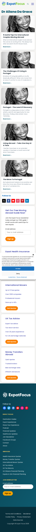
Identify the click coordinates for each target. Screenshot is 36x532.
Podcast (6, 428)
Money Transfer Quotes (11, 459)
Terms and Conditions (13, 514)
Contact (6, 443)
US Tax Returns (8, 468)
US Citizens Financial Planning (13, 471)
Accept (18, 269)
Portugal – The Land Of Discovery (17, 107)
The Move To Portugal (12, 179)
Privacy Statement (22, 277)
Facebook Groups (9, 440)
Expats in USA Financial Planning (14, 474)
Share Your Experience (11, 425)
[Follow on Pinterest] (22, 201)
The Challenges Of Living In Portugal (15, 72)
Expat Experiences (9, 422)
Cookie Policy (12, 277)
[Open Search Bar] (28, 4)
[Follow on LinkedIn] (27, 201)
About (5, 446)
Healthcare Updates (10, 434)
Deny (18, 274)
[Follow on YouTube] (13, 201)
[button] (33, 255)
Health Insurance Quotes (12, 456)
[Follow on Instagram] (18, 201)
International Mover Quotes (13, 462)
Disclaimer (27, 514)
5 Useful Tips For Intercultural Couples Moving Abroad (16, 36)
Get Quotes (11, 308)
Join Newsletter (8, 437)
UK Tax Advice (8, 465)
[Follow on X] (4, 201)
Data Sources (18, 520)
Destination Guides (9, 419)
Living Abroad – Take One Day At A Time (17, 144)
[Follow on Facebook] (8, 201)
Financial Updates (9, 431)
